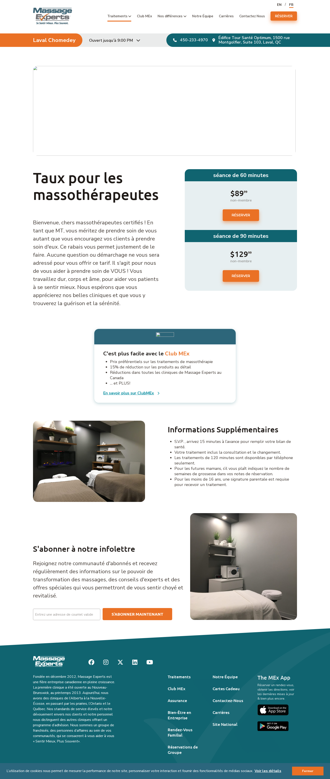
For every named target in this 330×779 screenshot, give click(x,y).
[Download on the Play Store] (272, 726)
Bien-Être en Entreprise (179, 715)
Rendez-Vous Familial (180, 732)
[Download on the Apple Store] (272, 710)
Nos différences (170, 16)
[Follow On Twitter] (120, 662)
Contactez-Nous (228, 700)
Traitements (117, 16)
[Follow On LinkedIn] (134, 662)
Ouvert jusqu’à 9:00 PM (111, 40)
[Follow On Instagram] (105, 662)
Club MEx (144, 16)
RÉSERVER (284, 16)
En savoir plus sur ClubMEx (128, 393)
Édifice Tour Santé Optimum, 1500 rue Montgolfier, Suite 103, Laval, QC (254, 40)
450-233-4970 (194, 40)
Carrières (226, 16)
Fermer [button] (307, 771)
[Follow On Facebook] (91, 662)
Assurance (177, 700)
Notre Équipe (202, 16)
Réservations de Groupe (183, 749)
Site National (225, 724)
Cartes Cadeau (226, 688)
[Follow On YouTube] (149, 662)
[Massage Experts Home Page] (52, 15)
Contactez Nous (252, 16)
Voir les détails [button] (268, 770)
